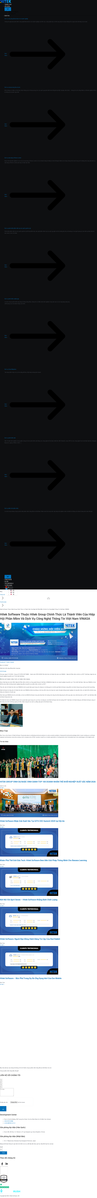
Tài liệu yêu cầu (4, 1102)
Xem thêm (6, 54)
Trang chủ (2, 594)
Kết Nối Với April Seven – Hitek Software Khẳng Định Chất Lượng (28, 900)
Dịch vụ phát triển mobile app (12, 298)
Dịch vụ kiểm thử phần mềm (11, 508)
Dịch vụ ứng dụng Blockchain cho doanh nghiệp (16, 18)
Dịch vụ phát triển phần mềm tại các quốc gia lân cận (18, 228)
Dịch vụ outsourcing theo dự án (12, 87)
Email (1, 1147)
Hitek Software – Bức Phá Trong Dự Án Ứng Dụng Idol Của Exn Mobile (30, 978)
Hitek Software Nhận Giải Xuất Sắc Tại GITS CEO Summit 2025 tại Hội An (32, 821)
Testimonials (3, 602)
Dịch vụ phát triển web (10, 438)
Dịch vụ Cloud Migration (10, 369)
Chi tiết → (2, 788)
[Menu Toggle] (8, 9)
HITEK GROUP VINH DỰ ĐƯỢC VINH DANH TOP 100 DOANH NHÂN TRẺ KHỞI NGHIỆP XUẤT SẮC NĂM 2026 (48, 782)
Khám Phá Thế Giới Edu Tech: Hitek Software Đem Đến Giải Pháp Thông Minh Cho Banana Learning (43, 860)
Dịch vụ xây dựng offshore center (13, 157)
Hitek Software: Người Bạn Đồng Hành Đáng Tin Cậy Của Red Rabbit (30, 939)
